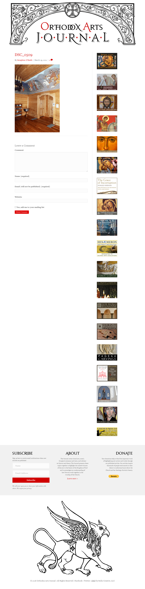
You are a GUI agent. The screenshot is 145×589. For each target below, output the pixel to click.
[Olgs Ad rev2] (107, 60)
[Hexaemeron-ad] (107, 248)
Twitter (87, 580)
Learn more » (72, 478)
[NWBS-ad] (107, 331)
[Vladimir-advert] (107, 102)
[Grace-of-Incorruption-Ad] (107, 185)
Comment (19, 150)
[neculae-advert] (107, 123)
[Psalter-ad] (107, 373)
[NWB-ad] (107, 310)
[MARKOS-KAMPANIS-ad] (107, 269)
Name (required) (22, 176)
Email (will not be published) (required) (32, 186)
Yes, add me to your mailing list (30, 207)
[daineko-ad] (107, 81)
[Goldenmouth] (107, 431)
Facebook (78, 580)
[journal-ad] (107, 352)
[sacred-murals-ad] (107, 393)
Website (18, 197)
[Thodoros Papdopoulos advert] (107, 165)
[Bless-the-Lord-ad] (107, 289)
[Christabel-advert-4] (107, 206)
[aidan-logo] (107, 144)
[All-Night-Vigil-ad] (107, 227)
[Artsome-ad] (107, 414)
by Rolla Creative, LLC (103, 580)
